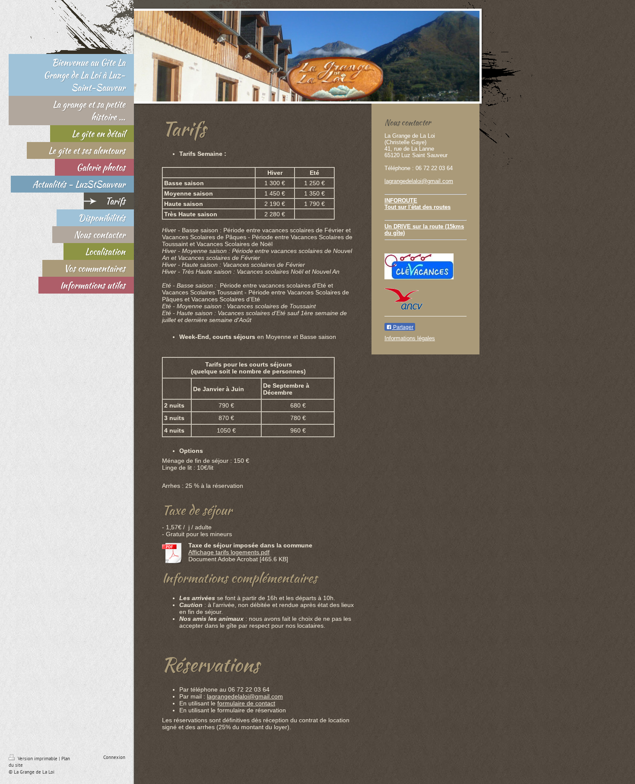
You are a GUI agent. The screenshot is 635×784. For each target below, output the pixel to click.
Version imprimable (37, 759)
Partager (402, 327)
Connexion (114, 757)
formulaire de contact (246, 703)
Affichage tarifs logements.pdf (229, 552)
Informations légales (409, 338)
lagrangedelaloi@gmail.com (245, 696)
